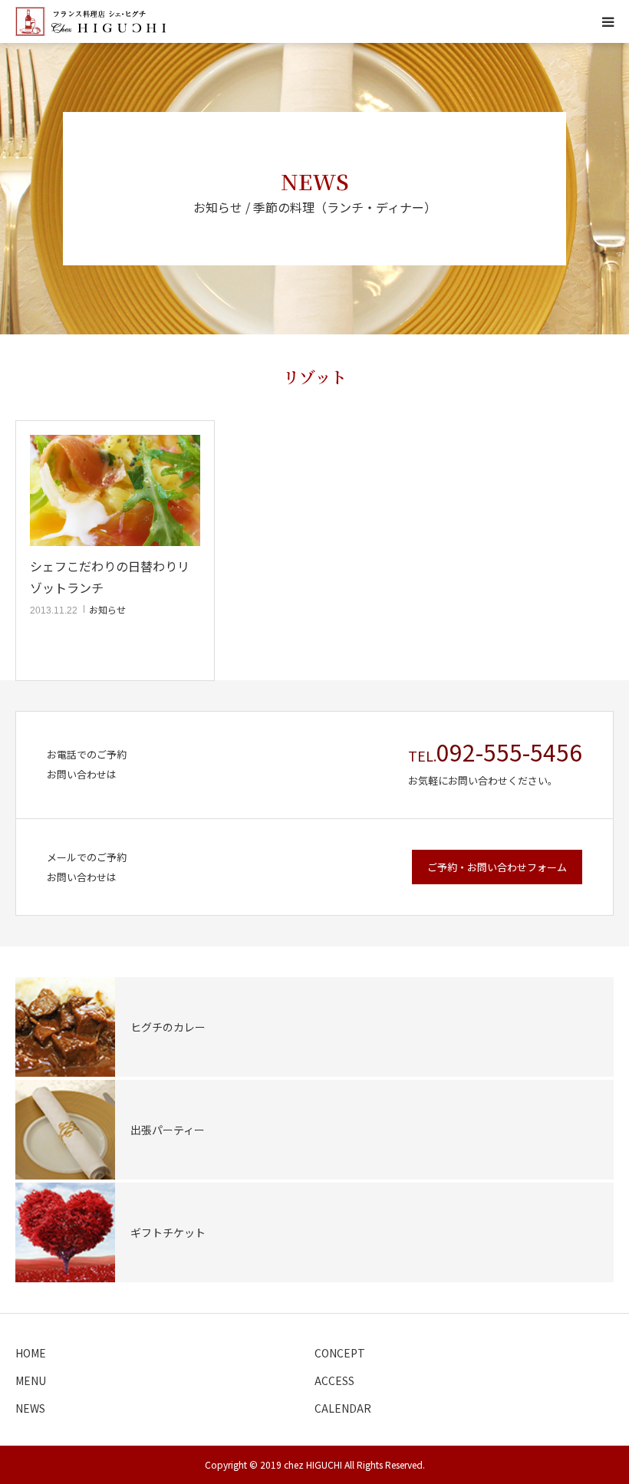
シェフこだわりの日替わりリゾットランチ (109, 576)
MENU (30, 1380)
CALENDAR (342, 1408)
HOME (30, 1353)
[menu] (607, 21)
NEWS (30, 1408)
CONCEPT (339, 1353)
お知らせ (107, 609)
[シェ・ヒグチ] (90, 21)
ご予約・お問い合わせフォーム (497, 867)
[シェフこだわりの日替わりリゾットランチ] (115, 491)
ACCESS (334, 1380)
